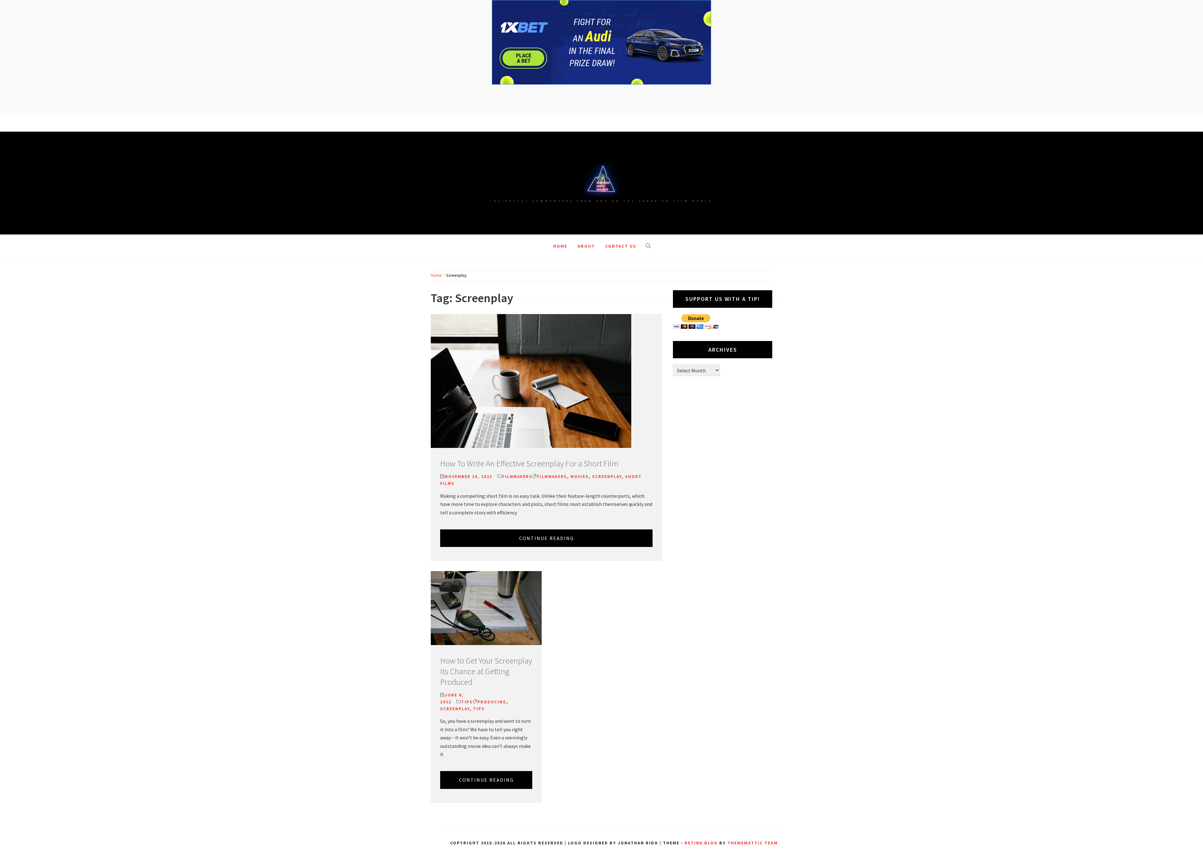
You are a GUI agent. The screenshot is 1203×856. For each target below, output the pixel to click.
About (586, 246)
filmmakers (552, 476)
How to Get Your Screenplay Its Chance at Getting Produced (486, 671)
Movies (579, 476)
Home (560, 246)
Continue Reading (546, 538)
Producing (491, 702)
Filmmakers (517, 476)
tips (479, 709)
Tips (467, 702)
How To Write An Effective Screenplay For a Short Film (529, 463)
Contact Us (620, 246)
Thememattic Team (752, 843)
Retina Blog (701, 843)
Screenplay (607, 476)
